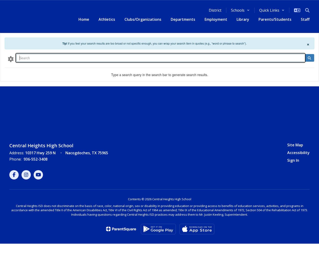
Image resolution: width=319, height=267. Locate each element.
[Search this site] (307, 10)
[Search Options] (10, 59)
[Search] (309, 58)
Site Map (295, 145)
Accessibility (298, 152)
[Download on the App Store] (196, 229)
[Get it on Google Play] (158, 229)
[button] (240, 10)
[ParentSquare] (121, 228)
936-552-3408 (35, 159)
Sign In (293, 160)
